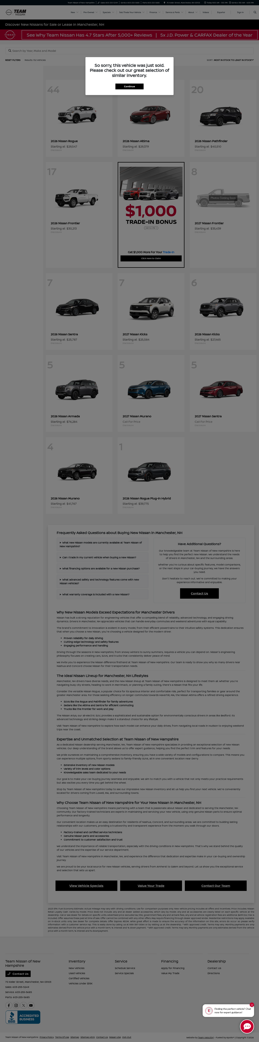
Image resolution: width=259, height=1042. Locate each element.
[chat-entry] (247, 1026)
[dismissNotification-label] (252, 1005)
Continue (129, 86)
